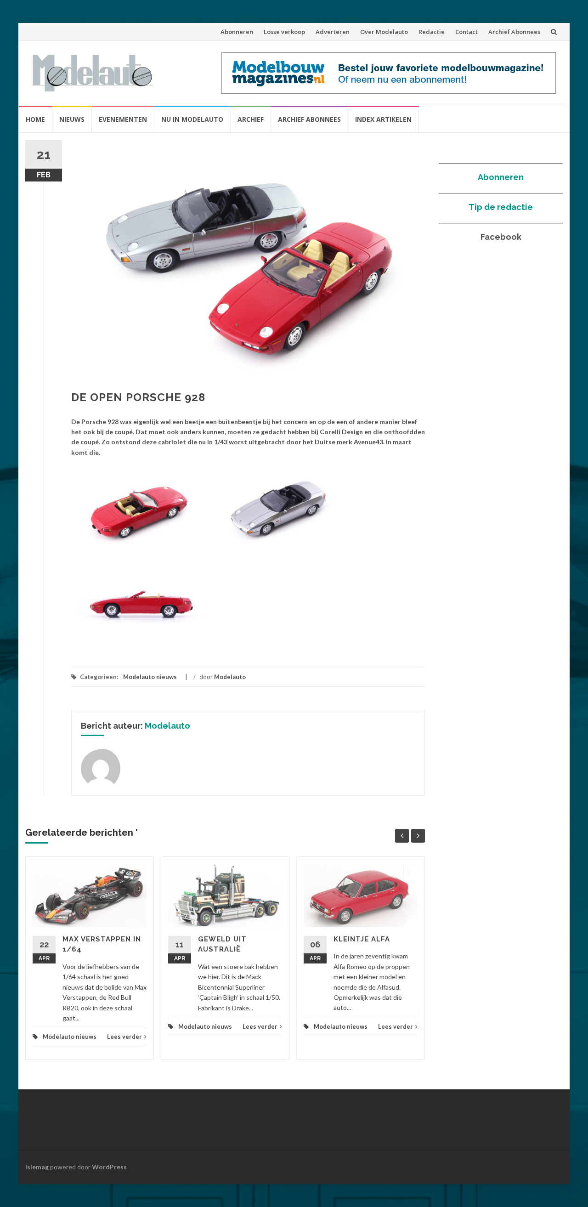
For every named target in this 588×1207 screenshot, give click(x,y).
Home (35, 119)
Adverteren (333, 32)
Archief (250, 119)
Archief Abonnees (514, 32)
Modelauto (230, 676)
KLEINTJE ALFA (362, 939)
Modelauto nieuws (150, 676)
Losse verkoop (284, 32)
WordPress (109, 1167)
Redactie (431, 32)
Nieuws (72, 119)
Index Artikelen (383, 119)
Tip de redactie (501, 207)
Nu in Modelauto (192, 119)
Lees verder (124, 1036)
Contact (466, 32)
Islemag (37, 1167)
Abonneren (236, 32)
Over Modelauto (384, 32)
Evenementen (123, 119)
